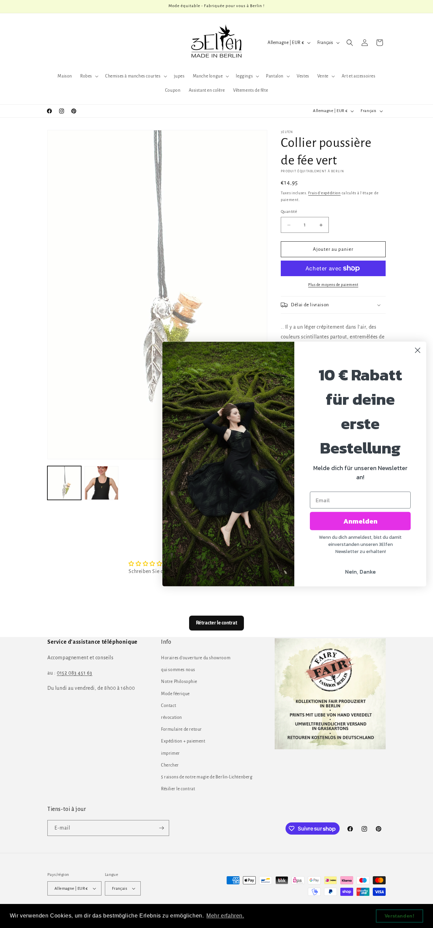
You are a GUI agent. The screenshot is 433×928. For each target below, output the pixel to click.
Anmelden (360, 521)
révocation (171, 717)
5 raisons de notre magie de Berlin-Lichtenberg (207, 777)
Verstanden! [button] (400, 916)
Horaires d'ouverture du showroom (195, 658)
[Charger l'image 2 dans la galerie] (101, 483)
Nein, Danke (360, 572)
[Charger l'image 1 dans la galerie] (64, 483)
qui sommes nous (178, 669)
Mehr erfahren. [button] (225, 916)
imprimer (170, 753)
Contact (168, 705)
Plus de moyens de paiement (333, 285)
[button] (88, 76)
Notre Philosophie (179, 682)
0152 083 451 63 (74, 673)
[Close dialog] (418, 350)
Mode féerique (175, 693)
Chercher (170, 765)
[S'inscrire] (161, 828)
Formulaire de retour (181, 729)
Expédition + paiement (183, 741)
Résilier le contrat (178, 789)
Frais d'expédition (324, 193)
